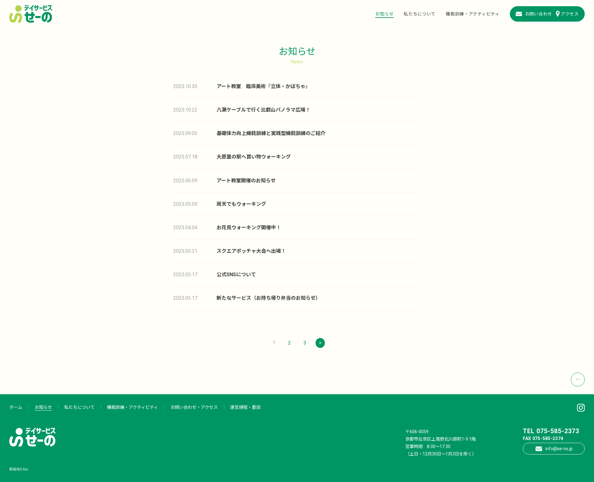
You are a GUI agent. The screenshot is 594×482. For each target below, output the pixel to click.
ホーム (15, 407)
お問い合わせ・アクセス (194, 407)
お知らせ (384, 13)
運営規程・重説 (245, 407)
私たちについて (420, 13)
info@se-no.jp (559, 448)
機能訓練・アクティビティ (472, 13)
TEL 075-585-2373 (551, 431)
